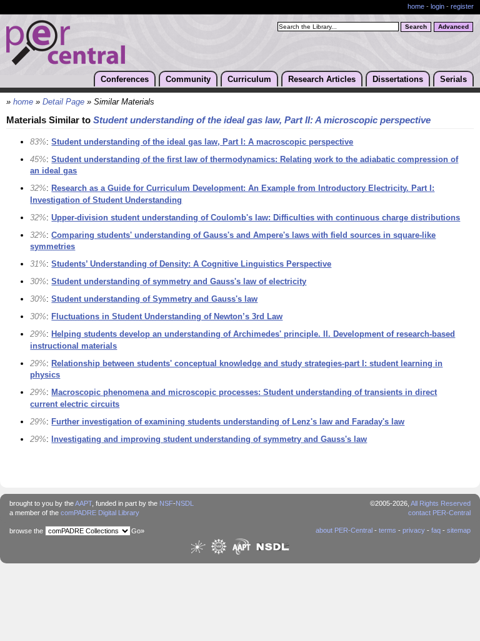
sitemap (459, 530)
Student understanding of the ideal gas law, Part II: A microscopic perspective (262, 120)
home (416, 6)
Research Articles (322, 79)
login (437, 6)
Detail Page (63, 102)
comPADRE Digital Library (100, 512)
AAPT (83, 503)
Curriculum (249, 79)
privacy (413, 530)
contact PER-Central (439, 512)
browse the (26, 531)
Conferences (125, 79)
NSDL (185, 503)
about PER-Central (344, 530)
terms (387, 530)
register (462, 6)
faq (436, 530)
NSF (166, 503)
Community (188, 79)
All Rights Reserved (441, 503)
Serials (453, 79)
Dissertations (397, 79)
